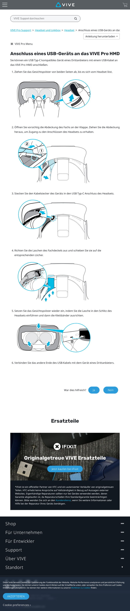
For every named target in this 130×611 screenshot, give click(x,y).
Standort (14, 567)
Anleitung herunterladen (100, 36)
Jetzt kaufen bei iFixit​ (65, 469)
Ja (94, 390)
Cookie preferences (16, 605)
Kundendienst (63, 500)
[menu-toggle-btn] (5, 5)
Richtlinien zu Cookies (80, 587)
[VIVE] (65, 4)
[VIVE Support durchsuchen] (74, 18)
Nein (111, 390)
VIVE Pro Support (20, 30)
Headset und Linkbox (47, 30)
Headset (69, 30)
